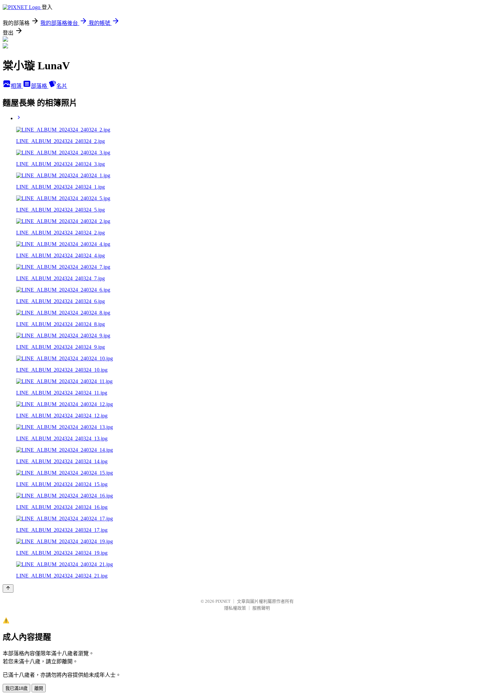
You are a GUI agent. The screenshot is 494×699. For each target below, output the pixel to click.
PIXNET (223, 601)
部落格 (39, 86)
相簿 (17, 86)
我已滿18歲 (16, 688)
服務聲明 (261, 608)
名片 (61, 86)
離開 (38, 688)
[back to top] (8, 588)
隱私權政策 (235, 608)
